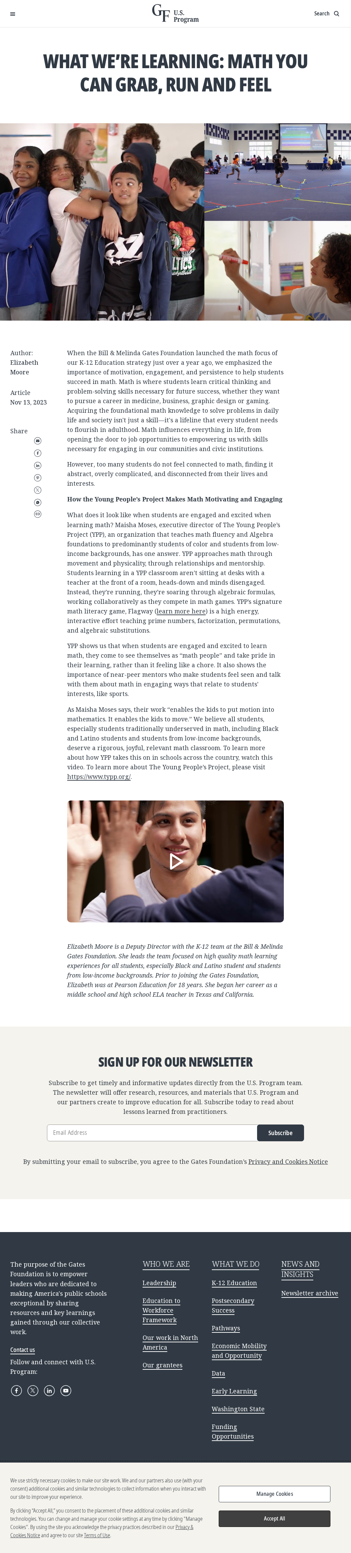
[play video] (175, 861)
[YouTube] (66, 1390)
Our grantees (162, 1365)
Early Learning (234, 1391)
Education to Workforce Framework (161, 1310)
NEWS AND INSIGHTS (300, 1269)
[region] (175, 1508)
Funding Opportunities (233, 1431)
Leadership (159, 1283)
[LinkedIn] (49, 1390)
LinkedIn (38, 465)
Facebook (38, 453)
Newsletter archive (309, 1293)
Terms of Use (97, 1535)
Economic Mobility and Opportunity (239, 1350)
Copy (38, 514)
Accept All (274, 1518)
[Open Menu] (12, 14)
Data (218, 1373)
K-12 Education (234, 1283)
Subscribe (280, 1133)
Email (38, 441)
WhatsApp (38, 502)
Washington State (238, 1409)
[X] (33, 1390)
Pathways (226, 1328)
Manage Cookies (274, 1494)
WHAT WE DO (235, 1264)
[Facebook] (16, 1390)
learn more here (181, 611)
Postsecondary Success (233, 1305)
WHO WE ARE (166, 1264)
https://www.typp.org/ (99, 776)
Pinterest (38, 478)
